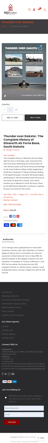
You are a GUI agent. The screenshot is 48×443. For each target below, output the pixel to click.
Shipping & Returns (10, 296)
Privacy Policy (15, 442)
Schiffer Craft (8, 338)
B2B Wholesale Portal (11, 308)
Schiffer (5, 326)
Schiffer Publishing (30, 437)
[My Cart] (39, 9)
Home (4, 26)
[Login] (34, 9)
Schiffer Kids (7, 330)
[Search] (29, 9)
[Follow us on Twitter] (14, 216)
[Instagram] (9, 374)
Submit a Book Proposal (12, 315)
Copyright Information (30, 442)
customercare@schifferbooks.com (32, 369)
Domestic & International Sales (15, 300)
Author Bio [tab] (8, 239)
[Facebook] (2, 374)
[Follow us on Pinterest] (17, 216)
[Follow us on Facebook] (10, 216)
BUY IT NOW (35, 117)
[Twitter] (5, 374)
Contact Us (7, 292)
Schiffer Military (8, 334)
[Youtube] (12, 374)
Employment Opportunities (14, 304)
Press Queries (8, 311)
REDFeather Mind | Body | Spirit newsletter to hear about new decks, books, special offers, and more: (25, 398)
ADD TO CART (12, 117)
